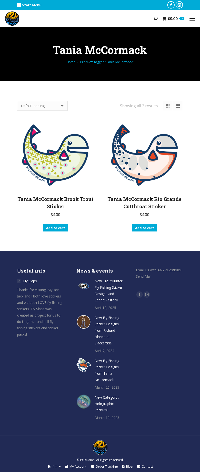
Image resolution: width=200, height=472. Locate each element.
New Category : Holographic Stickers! (107, 403)
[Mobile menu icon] (192, 19)
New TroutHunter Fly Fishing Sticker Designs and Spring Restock (108, 290)
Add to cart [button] (55, 228)
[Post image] (83, 285)
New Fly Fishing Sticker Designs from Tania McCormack (107, 370)
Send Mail (143, 276)
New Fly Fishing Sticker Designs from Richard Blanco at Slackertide (107, 330)
